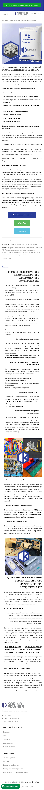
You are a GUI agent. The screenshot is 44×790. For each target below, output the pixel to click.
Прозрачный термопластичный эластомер (20, 248)
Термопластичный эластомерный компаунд (23, 20)
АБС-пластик (7, 761)
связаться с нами (8, 743)
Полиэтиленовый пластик (11, 765)
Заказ (4, 735)
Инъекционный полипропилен (13, 769)
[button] (4, 44)
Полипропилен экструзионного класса (15, 772)
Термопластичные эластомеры (11, 252)
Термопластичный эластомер (31, 252)
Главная (4, 20)
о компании (6, 739)
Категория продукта (9, 758)
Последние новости (9, 746)
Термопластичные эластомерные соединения (19, 250)
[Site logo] (22, 13)
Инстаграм (6, 732)
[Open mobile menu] (5, 14)
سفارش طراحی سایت (31, 782)
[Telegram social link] (9, 258)
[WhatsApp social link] (7, 258)
